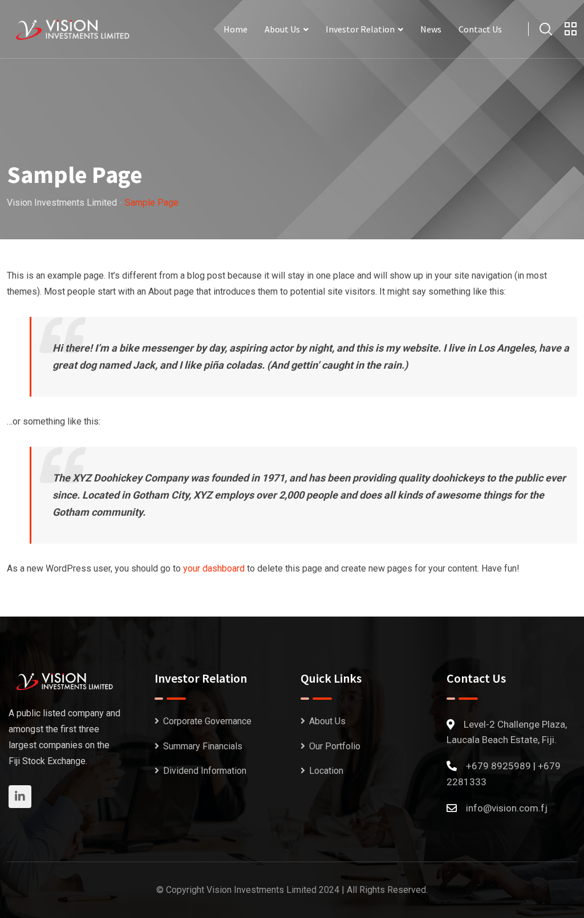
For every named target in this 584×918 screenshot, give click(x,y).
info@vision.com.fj (507, 808)
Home (236, 29)
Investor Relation (360, 29)
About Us (282, 29)
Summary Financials (202, 746)
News (430, 29)
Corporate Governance (207, 721)
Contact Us (480, 29)
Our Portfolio (334, 746)
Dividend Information (204, 770)
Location (326, 770)
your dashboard (214, 568)
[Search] (546, 29)
